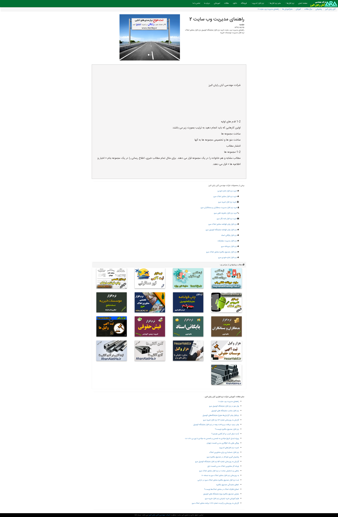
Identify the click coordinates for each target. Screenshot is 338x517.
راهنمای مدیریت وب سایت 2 (268, 9)
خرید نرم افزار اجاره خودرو (227, 191)
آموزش (298, 9)
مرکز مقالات (308, 9)
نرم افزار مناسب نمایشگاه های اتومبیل (225, 410)
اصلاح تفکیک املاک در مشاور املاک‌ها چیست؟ (221, 489)
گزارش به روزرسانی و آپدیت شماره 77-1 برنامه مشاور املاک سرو (215, 503)
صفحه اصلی (301, 3)
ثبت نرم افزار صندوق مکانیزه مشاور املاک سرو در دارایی (218, 480)
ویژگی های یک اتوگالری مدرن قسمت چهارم (223, 443)
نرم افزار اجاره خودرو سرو (227, 257)
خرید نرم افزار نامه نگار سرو (227, 218)
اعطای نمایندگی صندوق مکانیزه (227, 484)
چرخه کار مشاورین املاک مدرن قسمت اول (223, 466)
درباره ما (207, 3)
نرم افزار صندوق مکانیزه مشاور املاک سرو (221, 252)
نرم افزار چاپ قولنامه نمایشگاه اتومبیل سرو (221, 229)
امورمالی (217, 3)
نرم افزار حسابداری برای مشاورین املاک (224, 452)
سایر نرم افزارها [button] (275, 3)
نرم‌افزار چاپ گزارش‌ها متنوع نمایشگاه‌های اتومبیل (221, 415)
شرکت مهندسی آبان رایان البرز (159, 515)
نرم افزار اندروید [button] (258, 3)
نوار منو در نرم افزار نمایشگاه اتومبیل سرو (224, 406)
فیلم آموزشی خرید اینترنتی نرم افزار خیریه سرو (222, 498)
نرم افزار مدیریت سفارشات (227, 241)
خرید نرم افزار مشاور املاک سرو (225, 196)
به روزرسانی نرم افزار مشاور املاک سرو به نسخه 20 (220, 475)
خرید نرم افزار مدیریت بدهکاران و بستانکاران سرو (219, 207)
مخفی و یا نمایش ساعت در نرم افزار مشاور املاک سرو (219, 470)
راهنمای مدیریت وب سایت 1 (228, 401)
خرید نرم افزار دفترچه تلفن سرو (225, 213)
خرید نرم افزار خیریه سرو (227, 202)
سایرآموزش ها (287, 9)
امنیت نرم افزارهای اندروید (229, 447)
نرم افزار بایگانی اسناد (229, 235)
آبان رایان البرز (330, 9)
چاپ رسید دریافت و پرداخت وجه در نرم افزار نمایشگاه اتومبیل (216, 424)
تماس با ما (196, 3)
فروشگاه (244, 3)
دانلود (235, 3)
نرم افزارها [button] (290, 3)
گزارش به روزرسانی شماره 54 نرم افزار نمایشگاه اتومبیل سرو (217, 461)
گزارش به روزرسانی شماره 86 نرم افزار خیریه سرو (221, 420)
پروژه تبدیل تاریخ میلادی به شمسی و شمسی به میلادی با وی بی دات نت (212, 438)
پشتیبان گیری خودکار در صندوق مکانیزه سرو (223, 457)
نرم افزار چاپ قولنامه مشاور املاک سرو (222, 224)
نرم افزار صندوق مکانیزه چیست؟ (227, 429)
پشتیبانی (318, 9)
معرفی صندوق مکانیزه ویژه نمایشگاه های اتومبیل (221, 494)
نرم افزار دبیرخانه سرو (229, 246)
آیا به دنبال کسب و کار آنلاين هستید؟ (225, 434)
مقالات (226, 3)
